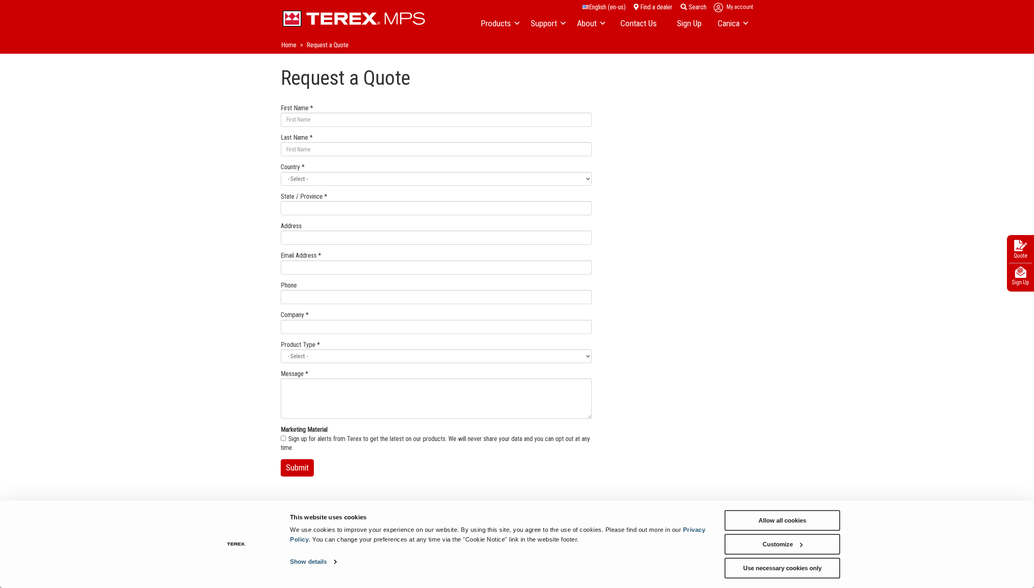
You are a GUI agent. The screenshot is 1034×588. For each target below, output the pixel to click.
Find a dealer (656, 7)
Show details (308, 562)
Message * (294, 374)
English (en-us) (607, 7)
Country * (293, 167)
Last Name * (297, 137)
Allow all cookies (782, 520)
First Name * (297, 108)
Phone (289, 285)
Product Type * (300, 345)
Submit (297, 467)
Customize (778, 544)
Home (289, 45)
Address (291, 226)
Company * (295, 315)
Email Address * (301, 255)
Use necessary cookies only (782, 568)
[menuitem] (500, 24)
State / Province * (304, 196)
